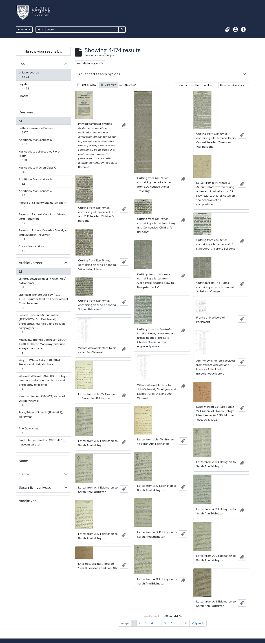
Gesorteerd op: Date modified (194, 85)
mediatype (28, 500)
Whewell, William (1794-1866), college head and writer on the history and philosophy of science (43, 382)
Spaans (24, 98)
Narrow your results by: (43, 51)
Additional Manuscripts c (35, 193)
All (20, 121)
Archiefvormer (31, 262)
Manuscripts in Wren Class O (37, 169)
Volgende (198, 623)
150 (185, 623)
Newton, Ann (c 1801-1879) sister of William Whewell (42, 400)
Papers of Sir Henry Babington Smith (42, 205)
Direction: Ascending (232, 85)
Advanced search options (99, 74)
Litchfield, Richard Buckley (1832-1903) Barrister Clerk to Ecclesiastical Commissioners (43, 301)
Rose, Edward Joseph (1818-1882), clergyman (41, 416)
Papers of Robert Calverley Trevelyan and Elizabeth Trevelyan (43, 234)
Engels (28, 86)
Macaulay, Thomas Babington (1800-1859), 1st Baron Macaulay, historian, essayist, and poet (43, 346)
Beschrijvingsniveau (35, 487)
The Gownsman (29, 430)
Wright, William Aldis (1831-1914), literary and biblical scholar (39, 364)
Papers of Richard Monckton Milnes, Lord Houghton (42, 218)
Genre (24, 474)
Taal (22, 64)
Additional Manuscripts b (35, 181)
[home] (35, 12)
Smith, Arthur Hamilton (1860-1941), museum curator (42, 444)
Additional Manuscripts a (35, 142)
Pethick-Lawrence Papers (36, 130)
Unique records (29, 74)
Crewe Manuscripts (31, 248)
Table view (129, 84)
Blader (23, 29)
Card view (110, 84)
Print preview (88, 84)
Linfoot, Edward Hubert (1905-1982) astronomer (42, 283)
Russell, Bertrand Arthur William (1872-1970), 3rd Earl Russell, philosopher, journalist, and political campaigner (42, 323)
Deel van (26, 112)
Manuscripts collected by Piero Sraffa (39, 155)
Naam (23, 460)
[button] (227, 29)
